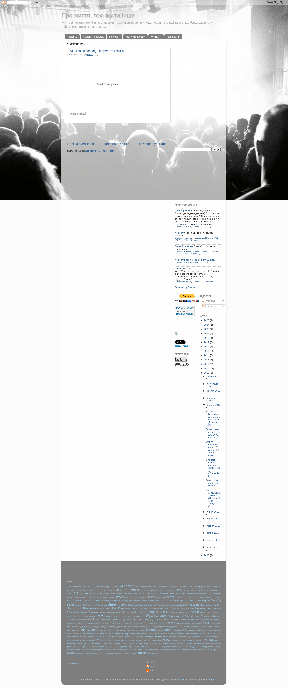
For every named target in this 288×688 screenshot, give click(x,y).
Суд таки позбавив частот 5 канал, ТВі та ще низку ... (213, 449)
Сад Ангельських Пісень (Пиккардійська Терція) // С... (213, 498)
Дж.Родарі (158, 605)
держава (92, 627)
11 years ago (207, 262)
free (128, 597)
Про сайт (114, 36)
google (152, 596)
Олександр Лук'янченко (77, 612)
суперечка (199, 647)
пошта (166, 640)
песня (169, 637)
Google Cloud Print (96, 590)
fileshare (111, 597)
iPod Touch (192, 597)
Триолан (129, 616)
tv (159, 601)
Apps (137, 587)
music (87, 601)
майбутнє (204, 630)
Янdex (139, 620)
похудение (157, 640)
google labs (161, 597)
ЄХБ (186, 601)
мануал (212, 630)
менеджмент (91, 633)
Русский (194, 611)
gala (132, 597)
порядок (138, 640)
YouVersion (181, 594)
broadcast (216, 594)
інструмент (132, 653)
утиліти (189, 650)
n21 (92, 601)
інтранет (150, 653)
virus (170, 601)
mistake (70, 601)
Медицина (164, 608)
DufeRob (180, 268)
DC (167, 587)
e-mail (96, 597)
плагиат (176, 637)
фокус (196, 650)
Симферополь (89, 616)
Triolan (99, 594)
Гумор (125, 605)
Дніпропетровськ (169, 605)
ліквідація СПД (193, 630)
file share (103, 597)
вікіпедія (194, 623)
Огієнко (217, 608)
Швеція (122, 620)
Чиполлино (105, 620)
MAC (179, 590)
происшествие (114, 643)
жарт (181, 627)
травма (113, 650)
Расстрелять (171, 612)
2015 (207, 351)
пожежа (85, 640)
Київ (115, 608)
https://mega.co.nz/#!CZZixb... (200, 260)
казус (94, 630)
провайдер (71, 643)
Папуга (102, 612)
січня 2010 (212, 547)
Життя (71, 608)
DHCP (171, 587)
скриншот (124, 647)
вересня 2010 (211, 399)
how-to (171, 596)
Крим (121, 608)
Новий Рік (190, 608)
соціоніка (170, 647)
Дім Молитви (207, 605)
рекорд (218, 643)
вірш (206, 622)
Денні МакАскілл (136, 605)
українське (164, 650)
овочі (204, 633)
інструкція (122, 653)
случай (153, 646)
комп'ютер (151, 630)
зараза (218, 627)
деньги (84, 626)
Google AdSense (80, 590)
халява (70, 653)
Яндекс (146, 620)
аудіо (80, 623)
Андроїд (216, 600)
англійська (198, 620)
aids (195, 594)
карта (118, 630)
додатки (112, 627)
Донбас (188, 605)
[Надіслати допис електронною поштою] (96, 54)
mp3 (82, 601)
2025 (207, 320)
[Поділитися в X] (77, 113)
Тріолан (137, 616)
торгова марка (102, 650)
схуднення (208, 647)
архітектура (72, 623)
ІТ (194, 601)
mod (77, 600)
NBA (200, 590)
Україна (152, 616)
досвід (136, 627)
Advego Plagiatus (93, 587)
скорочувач (114, 647)
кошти (168, 630)
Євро (190, 601)
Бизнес (70, 605)
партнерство (130, 637)
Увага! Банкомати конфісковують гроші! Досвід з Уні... (213, 418)
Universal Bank (130, 594)
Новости (210, 608)
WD (139, 594)
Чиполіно (114, 620)
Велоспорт (102, 605)
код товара (136, 630)
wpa (181, 601)
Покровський (128, 612)
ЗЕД (78, 608)
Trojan (105, 594)
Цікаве (96, 619)
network (97, 601)
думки (174, 626)
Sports (70, 594)
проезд (104, 643)
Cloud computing (158, 587)
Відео (112, 604)
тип (88, 650)
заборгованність (200, 627)
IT (118, 590)
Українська (166, 615)
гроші (77, 627)
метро (108, 633)
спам (176, 647)
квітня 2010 (213, 533)
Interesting (124, 590)
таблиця (217, 647)
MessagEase (192, 590)
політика (98, 640)
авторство (168, 620)
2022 (207, 333)
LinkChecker (171, 590)
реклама (197, 643)
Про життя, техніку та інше (98, 15)
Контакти (156, 36)
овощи (209, 633)
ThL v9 (92, 594)
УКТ (143, 616)
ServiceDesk (215, 590)
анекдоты (208, 620)
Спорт (99, 615)
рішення (86, 647)
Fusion (70, 590)
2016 (207, 346)
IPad (115, 590)
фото (202, 649)
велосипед (162, 623)
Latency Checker (158, 590)
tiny (156, 601)
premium (105, 601)
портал (131, 640)
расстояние (163, 643)
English (202, 586)
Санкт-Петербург (74, 616)
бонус (133, 623)
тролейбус (133, 650)
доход (142, 627)
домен (119, 626)
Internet (134, 589)
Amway (117, 587)
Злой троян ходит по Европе (212, 483)
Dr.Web (182, 587)
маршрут (71, 633)
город (218, 623)
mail (208, 597)
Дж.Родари (148, 605)
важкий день (152, 623)
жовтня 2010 (213, 391)
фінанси (217, 650)
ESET (187, 587)
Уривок (209, 616)
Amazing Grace (107, 587)
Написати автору (135, 36)
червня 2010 (213, 518)
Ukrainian (120, 594)
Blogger (210, 679)
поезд (78, 640)
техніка (84, 650)
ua (162, 601)
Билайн (78, 605)
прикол (209, 640)
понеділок (116, 640)
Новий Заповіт (179, 608)
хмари (77, 653)
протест (125, 643)
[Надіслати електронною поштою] (71, 113)
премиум (181, 640)
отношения (99, 637)
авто (161, 620)
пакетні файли (118, 637)
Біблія (84, 605)
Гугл (120, 605)
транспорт (122, 649)
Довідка (180, 605)
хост (82, 653)
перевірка (149, 637)
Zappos (190, 594)
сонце (163, 647)
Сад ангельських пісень (210, 612)
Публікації (210, 301)
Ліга (145, 608)
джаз (98, 627)
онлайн (91, 637)
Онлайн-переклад (93, 36)
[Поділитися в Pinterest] (84, 113)
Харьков (70, 620)
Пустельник (140, 612)
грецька (70, 627)
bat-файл (202, 594)
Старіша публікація (153, 144)
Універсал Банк (197, 616)
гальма (213, 623)
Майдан (155, 608)
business (71, 597)
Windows (152, 593)
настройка (159, 633)
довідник (104, 627)
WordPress (163, 594)
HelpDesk (108, 590)
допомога (128, 627)
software (145, 601)
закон (210, 626)
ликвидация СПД (179, 630)
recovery (119, 600)
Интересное (89, 608)
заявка (79, 630)
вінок (200, 623)
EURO (193, 586)
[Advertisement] (117, 132)
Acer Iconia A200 (79, 587)
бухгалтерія (141, 623)
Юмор (128, 620)
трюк (146, 650)
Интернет (101, 608)
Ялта (134, 620)
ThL (76, 593)
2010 (207, 373)
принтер (217, 640)
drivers (91, 597)
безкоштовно (106, 623)
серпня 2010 (213, 405)
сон (158, 646)
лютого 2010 (213, 540)
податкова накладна (202, 637)
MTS (184, 590)
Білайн (90, 605)
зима (90, 630)
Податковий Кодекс (114, 612)
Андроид (206, 601)
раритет (153, 643)
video (165, 601)
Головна (72, 36)
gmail (144, 597)
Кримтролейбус (131, 608)
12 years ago (207, 282)
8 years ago (207, 227)
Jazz (142, 590)
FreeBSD (217, 587)
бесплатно (126, 623)
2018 (207, 338)
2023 (207, 329)
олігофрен (83, 637)
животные (188, 627)
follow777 (183, 679)
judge (203, 597)
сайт (93, 646)
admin (153, 666)
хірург (87, 653)
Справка (108, 616)
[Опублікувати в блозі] (74, 113)
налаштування (148, 633)
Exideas (209, 587)
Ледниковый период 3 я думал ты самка (96, 51)
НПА (171, 608)
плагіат (183, 637)
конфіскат (160, 630)
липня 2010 (213, 512)
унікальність (175, 650)
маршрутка (80, 633)
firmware (121, 596)
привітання (199, 640)
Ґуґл (156, 653)
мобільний (116, 633)
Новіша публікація (80, 144)
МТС (150, 608)
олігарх (75, 637)
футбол (209, 650)
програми (81, 643)
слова (131, 646)
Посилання (173, 36)
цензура (93, 653)
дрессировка (159, 627)
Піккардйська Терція (156, 612)
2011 (207, 368)
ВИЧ (96, 605)
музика (129, 633)
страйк (188, 647)
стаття (182, 647)
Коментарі (210, 306)
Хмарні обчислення (83, 620)
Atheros (143, 587)
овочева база (195, 633)
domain (83, 597)
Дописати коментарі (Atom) (100, 151)
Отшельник (93, 612)
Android (127, 586)
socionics (138, 601)
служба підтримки (141, 647)
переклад (160, 636)
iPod (185, 597)
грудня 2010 (213, 376)
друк (168, 627)
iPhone (179, 597)
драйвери (150, 627)
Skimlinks (74, 663)
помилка (107, 640)
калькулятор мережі (106, 630)
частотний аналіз (105, 653)
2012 (207, 364)
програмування (93, 643)
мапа (218, 630)
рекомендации (208, 643)
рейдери (172, 643)
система (104, 647)
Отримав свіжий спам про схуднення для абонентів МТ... (213, 468)
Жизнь (217, 605)
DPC (176, 587)
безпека (116, 623)
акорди (176, 620)
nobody (179, 233)
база (85, 623)
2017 (207, 342)
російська (78, 646)
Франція (217, 616)
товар (93, 650)
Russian (206, 590)
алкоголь (183, 620)
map (212, 597)
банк (90, 623)
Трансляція (120, 616)
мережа (100, 633)
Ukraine (112, 594)
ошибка (108, 637)
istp (199, 597)
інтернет (141, 653)
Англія (198, 601)
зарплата (71, 630)
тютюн (156, 650)
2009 (207, 555)
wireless (176, 601)
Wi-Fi (144, 594)
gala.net (138, 597)
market (218, 597)
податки (190, 637)
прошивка (136, 643)
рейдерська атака (184, 643)
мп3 (123, 633)
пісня (146, 643)
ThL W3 (84, 593)
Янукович (154, 620)
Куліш (141, 608)
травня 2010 (213, 526)
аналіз (191, 620)
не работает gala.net (173, 633)
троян (140, 650)
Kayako (147, 590)
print (111, 601)
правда (174, 640)
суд (193, 647)
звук (84, 630)
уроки (183, 650)
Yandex (172, 594)
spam (152, 601)
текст (69, 650)
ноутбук (185, 633)
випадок (180, 623)
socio (131, 601)
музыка (138, 633)
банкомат (96, 623)
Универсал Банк (181, 616)
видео (171, 622)
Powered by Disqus (185, 287)
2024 (207, 325)
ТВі (113, 616)
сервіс (98, 647)
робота (70, 647)
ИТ (81, 608)
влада (187, 623)
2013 (207, 359)
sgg (126, 600)
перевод (140, 637)
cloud (77, 597)
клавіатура (125, 630)
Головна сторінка (116, 144)
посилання (147, 640)
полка (91, 640)
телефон (76, 650)
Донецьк (197, 605)
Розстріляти (183, 612)
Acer (69, 587)
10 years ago (195, 240)
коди (143, 630)
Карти (109, 608)
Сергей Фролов (184, 246)
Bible (148, 587)
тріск (151, 650)
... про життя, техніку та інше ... (188, 227)
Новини (200, 608)
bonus (209, 594)
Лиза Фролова (183, 210)
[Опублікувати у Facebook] (80, 113)
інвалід (115, 653)
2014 (207, 355)
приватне (190, 640)
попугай (124, 640)
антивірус (216, 620)
